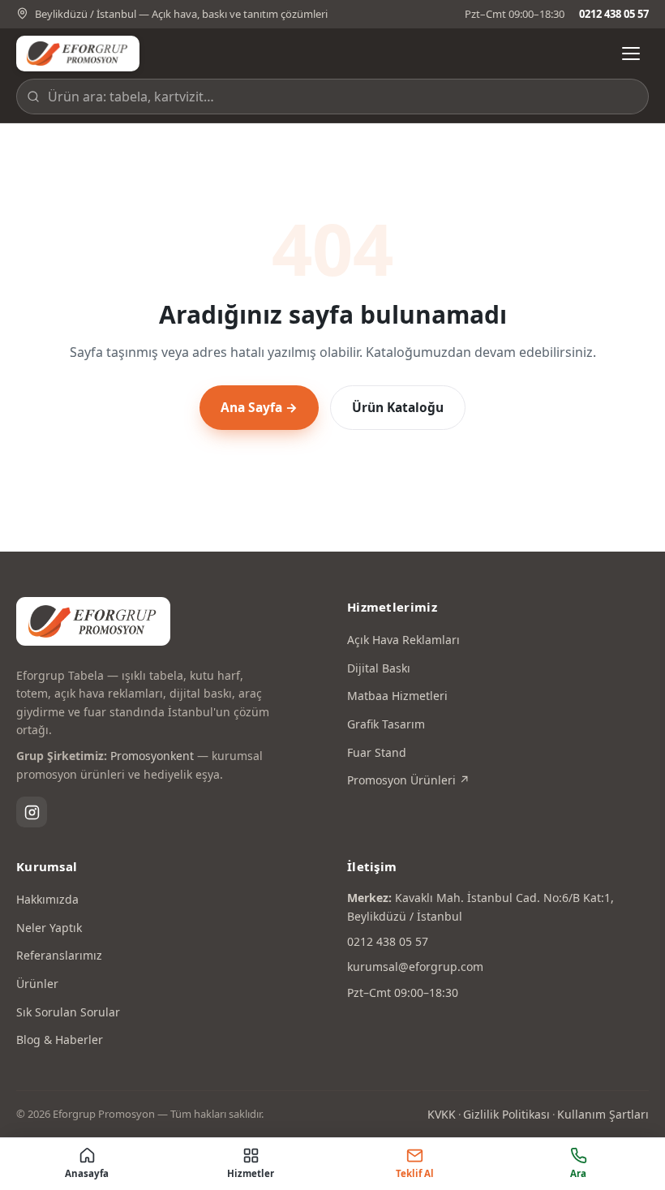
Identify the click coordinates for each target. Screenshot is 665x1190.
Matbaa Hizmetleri (397, 695)
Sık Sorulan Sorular (68, 1012)
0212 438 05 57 (614, 13)
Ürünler (37, 983)
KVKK (441, 1114)
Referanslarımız (59, 955)
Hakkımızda (47, 899)
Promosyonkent (152, 755)
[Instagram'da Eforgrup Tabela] (31, 812)
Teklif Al (415, 1173)
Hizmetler (250, 1173)
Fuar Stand (376, 752)
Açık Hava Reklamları (403, 639)
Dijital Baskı (378, 668)
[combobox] (332, 96)
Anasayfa (87, 1173)
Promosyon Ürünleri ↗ (408, 780)
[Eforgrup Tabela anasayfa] (77, 53)
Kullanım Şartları (603, 1114)
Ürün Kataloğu (398, 407)
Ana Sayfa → (259, 407)
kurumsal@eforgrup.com (415, 966)
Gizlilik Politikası (506, 1114)
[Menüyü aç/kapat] (631, 53)
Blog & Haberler (59, 1039)
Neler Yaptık (49, 927)
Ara (578, 1173)
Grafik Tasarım (386, 724)
